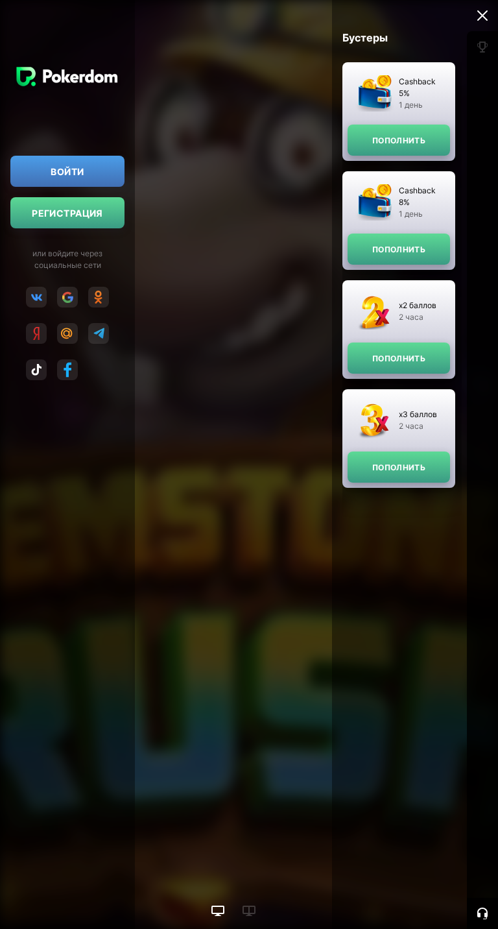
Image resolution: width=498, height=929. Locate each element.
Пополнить (398, 140)
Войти (67, 171)
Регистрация (67, 213)
